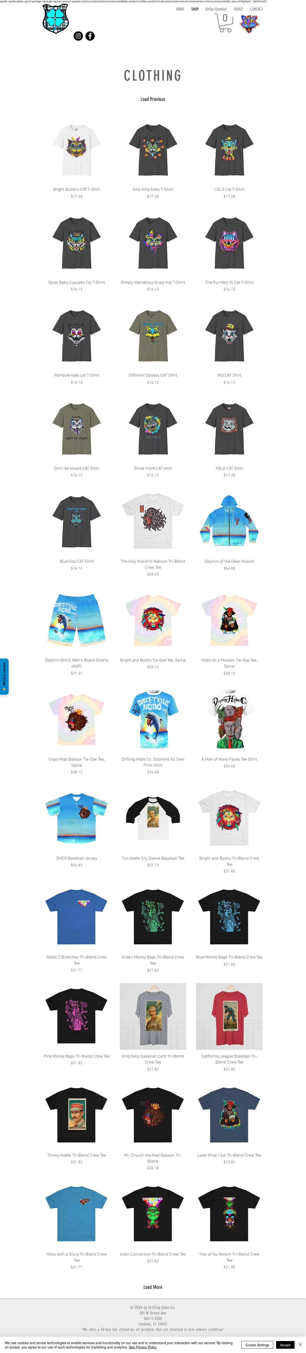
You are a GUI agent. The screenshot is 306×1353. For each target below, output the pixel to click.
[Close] (300, 1345)
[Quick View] (76, 149)
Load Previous (153, 99)
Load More (152, 1287)
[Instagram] (78, 36)
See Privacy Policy (143, 1347)
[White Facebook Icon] (294, 662)
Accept (285, 1344)
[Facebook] (90, 36)
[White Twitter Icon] (294, 676)
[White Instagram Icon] (294, 691)
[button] (225, 23)
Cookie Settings (257, 1344)
